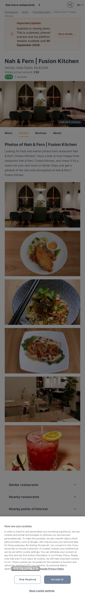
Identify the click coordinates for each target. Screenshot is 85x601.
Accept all (57, 579)
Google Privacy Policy (52, 568)
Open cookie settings (42, 590)
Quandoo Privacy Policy (25, 568)
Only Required (27, 579)
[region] (42, 558)
